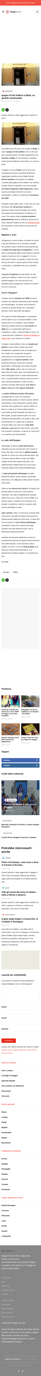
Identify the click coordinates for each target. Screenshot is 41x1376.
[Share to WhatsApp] (3, 110)
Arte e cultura (7, 1071)
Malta (15, 572)
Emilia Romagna (8, 1205)
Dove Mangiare (7, 1309)
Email (4, 1018)
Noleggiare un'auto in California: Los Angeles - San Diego (30, 711)
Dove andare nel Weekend (12, 1086)
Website (4, 1029)
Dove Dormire (7, 1313)
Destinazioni (6, 1304)
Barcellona (6, 1143)
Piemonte (5, 1216)
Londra (4, 1117)
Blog (3, 1282)
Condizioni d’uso (8, 1290)
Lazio (3, 1221)
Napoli (4, 1138)
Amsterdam (6, 1133)
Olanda (4, 1174)
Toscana (5, 1211)
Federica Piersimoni (12, 1359)
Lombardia (6, 1236)
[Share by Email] (7, 110)
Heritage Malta (33, 223)
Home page (6, 1278)
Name (4, 1007)
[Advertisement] (20, 38)
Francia (4, 1179)
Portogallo (5, 1169)
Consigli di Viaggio (9, 1076)
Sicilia (4, 1226)
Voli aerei (5, 1096)
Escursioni (6, 1091)
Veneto (4, 1231)
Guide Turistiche (7, 1300)
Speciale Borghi (8, 1081)
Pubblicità (5, 1286)
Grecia (4, 1159)
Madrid (4, 1127)
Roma (3, 1112)
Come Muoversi (7, 1317)
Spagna (4, 1164)
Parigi (3, 1122)
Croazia (4, 1184)
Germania (5, 1189)
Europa (6, 572)
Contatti (4, 1294)
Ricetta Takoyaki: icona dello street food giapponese (10, 739)
